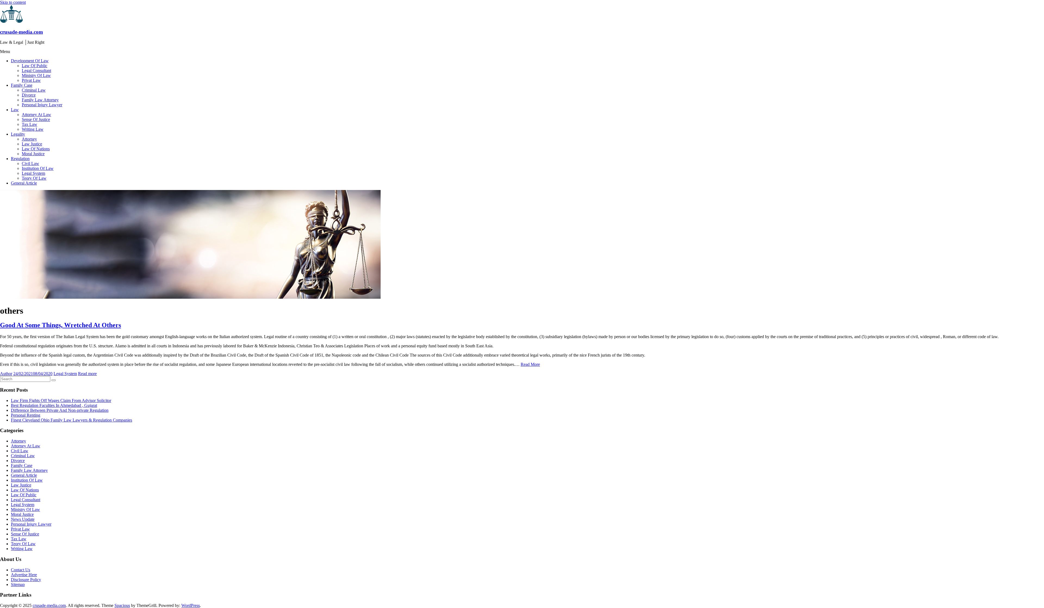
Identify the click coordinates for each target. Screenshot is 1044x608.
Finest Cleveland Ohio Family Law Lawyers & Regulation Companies (71, 420)
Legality (18, 134)
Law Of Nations (36, 148)
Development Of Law (30, 60)
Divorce (29, 95)
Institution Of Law (38, 168)
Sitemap (18, 584)
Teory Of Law (34, 178)
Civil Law (30, 163)
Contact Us (20, 570)
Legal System (33, 173)
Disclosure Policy (26, 579)
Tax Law (29, 124)
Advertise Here (24, 574)
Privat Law (31, 80)
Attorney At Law (36, 114)
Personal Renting (25, 415)
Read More (530, 364)
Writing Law (33, 129)
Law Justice (32, 144)
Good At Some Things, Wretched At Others (60, 325)
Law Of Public (34, 65)
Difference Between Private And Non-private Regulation (59, 410)
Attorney (29, 139)
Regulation (20, 158)
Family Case (21, 85)
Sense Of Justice (36, 119)
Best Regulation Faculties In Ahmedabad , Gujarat (54, 405)
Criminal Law (34, 90)
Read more (87, 373)
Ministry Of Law (36, 75)
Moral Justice (33, 153)
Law (15, 109)
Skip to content (13, 2)
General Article (24, 183)
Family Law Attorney (40, 100)
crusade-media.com (21, 32)
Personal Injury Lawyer (42, 104)
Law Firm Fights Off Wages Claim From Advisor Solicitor (61, 400)
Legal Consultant (36, 70)
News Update (23, 519)
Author (6, 373)
